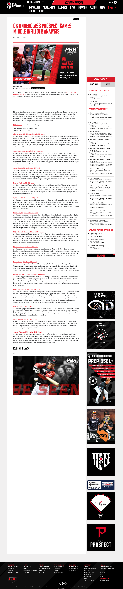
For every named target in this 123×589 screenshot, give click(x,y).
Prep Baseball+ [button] (105, 578)
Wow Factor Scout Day (97, 203)
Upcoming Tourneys (60, 567)
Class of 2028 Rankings (97, 239)
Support (87, 565)
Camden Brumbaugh (103, 248)
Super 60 (41, 573)
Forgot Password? (90, 569)
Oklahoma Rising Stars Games (99, 139)
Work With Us (88, 575)
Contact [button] (32, 11)
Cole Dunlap (99, 236)
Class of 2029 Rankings (97, 246)
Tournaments (49, 7)
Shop (41, 11)
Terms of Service (89, 580)
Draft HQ (82, 7)
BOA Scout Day (94, 178)
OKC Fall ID (93, 94)
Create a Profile (13, 567)
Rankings (62, 7)
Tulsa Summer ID (95, 131)
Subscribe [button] (72, 565)
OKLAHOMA (35, 2)
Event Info (97, 98)
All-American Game (44, 569)
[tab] (94, 84)
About (86, 567)
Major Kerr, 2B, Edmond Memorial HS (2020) (28, 232)
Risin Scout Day (95, 194)
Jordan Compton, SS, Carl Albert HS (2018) (28, 151)
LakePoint (57, 569)
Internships (88, 576)
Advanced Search (13, 573)
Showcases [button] (34, 7)
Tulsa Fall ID (93, 102)
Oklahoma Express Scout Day (99, 186)
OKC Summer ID (95, 122)
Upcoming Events (44, 567)
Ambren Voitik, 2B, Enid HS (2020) (25, 319)
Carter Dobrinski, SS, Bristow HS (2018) (26, 168)
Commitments (12, 571)
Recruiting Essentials (30, 571)
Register (92, 98)
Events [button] (41, 565)
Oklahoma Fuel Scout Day (98, 211)
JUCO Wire (26, 573)
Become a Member (74, 2)
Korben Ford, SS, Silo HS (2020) (24, 183)
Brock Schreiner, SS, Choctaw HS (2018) (27, 289)
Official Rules (58, 573)
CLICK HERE (17, 125)
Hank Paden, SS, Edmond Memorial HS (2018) (29, 274)
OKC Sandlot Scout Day (97, 169)
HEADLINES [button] (101, 255)
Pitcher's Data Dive (100, 119)
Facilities (56, 571)
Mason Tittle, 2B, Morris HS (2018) (25, 306)
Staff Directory (89, 573)
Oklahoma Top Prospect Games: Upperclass (100, 160)
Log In (111, 2)
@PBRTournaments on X (107, 570)
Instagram (103, 573)
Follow (102, 565)
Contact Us (88, 571)
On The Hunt (27, 567)
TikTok (102, 575)
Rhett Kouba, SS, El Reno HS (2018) (25, 247)
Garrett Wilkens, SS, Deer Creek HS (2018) (27, 332)
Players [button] (93, 7)
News (72, 7)
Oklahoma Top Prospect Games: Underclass (100, 149)
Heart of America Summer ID (99, 113)
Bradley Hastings (100, 242)
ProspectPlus (73, 569)
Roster (97, 117)
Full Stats (92, 117)
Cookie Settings (104, 580)
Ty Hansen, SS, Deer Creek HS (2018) (26, 198)
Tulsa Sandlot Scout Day (98, 220)
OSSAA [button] (102, 7)
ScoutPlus (72, 571)
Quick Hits (108, 119)
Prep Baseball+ (74, 567)
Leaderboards (103, 117)
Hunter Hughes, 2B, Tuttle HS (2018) (25, 213)
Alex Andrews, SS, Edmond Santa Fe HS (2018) (29, 134)
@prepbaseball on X (106, 567)
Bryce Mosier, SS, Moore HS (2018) (25, 262)
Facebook (103, 576)
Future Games (43, 571)
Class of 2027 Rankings (97, 233)
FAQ (85, 578)
